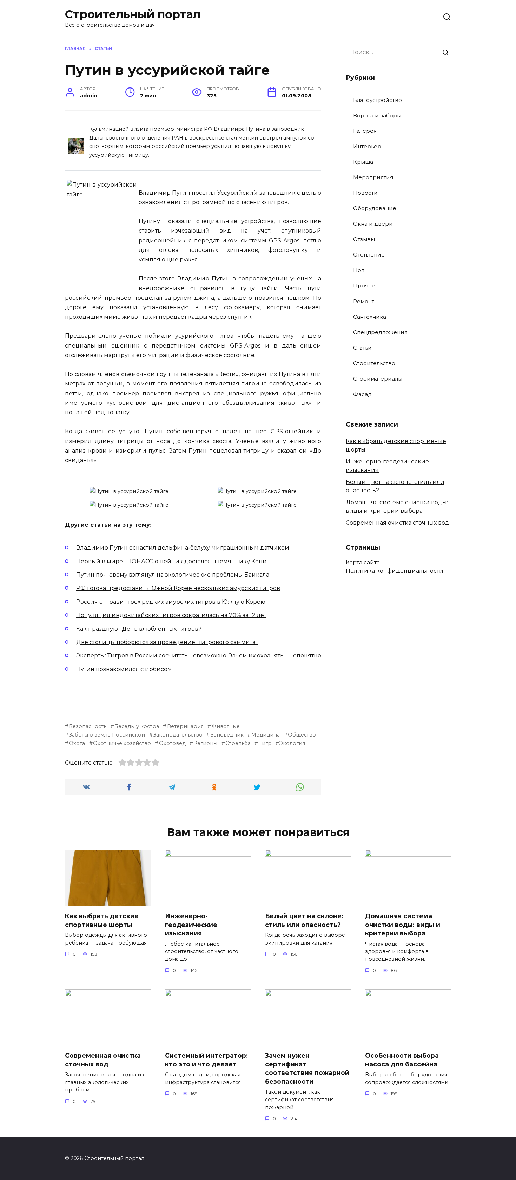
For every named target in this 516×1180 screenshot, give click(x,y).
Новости (365, 192)
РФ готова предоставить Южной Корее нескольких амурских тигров (178, 588)
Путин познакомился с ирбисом (124, 669)
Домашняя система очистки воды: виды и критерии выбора (402, 924)
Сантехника (369, 316)
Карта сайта (363, 562)
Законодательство (178, 735)
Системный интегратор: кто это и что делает (206, 1060)
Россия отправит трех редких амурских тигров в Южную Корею (170, 601)
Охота (77, 743)
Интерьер (367, 146)
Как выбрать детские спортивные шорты (102, 920)
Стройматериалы (377, 378)
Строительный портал (132, 14)
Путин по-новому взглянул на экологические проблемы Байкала (172, 574)
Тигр (265, 743)
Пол (358, 270)
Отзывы (364, 239)
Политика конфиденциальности (394, 571)
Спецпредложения (380, 332)
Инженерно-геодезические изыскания (191, 924)
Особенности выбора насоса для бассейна (402, 1060)
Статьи (362, 347)
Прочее (364, 285)
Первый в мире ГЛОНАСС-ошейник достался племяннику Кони (171, 561)
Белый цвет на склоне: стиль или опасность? (304, 920)
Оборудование (374, 208)
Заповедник (227, 735)
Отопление (369, 254)
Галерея (365, 131)
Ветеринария (185, 726)
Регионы (205, 743)
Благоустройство (377, 100)
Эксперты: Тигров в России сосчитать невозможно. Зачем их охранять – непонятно (198, 655)
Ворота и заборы (377, 115)
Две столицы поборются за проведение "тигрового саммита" (167, 642)
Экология (292, 743)
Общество (302, 735)
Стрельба (238, 743)
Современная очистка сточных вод (397, 522)
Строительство (374, 363)
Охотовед (172, 743)
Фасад (362, 394)
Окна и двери (373, 223)
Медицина (265, 735)
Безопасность (87, 726)
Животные (225, 726)
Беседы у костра (136, 726)
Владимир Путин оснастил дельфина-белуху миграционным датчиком (182, 547)
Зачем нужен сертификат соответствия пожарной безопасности (307, 1068)
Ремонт (363, 301)
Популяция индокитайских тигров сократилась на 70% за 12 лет (171, 615)
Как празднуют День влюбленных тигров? (138, 628)
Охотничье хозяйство (122, 743)
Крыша (363, 161)
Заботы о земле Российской (107, 735)
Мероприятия (373, 177)
